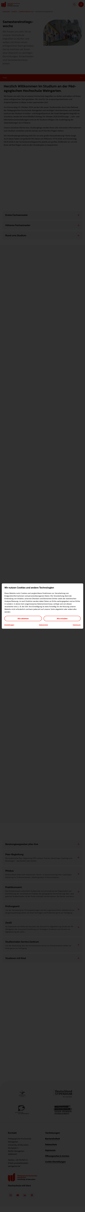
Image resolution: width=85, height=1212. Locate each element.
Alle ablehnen (23, 618)
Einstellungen (9, 625)
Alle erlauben (62, 618)
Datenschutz (43, 625)
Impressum (77, 625)
